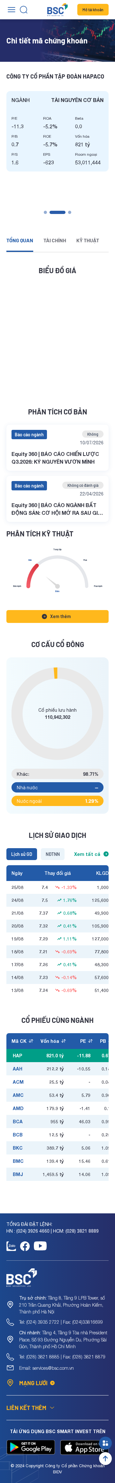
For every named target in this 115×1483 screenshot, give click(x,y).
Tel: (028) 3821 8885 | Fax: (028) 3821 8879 (62, 1356)
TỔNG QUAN (19, 240)
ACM (18, 1082)
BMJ (18, 1174)
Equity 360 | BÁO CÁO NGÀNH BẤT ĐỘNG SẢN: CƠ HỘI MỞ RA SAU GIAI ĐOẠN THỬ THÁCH (57, 509)
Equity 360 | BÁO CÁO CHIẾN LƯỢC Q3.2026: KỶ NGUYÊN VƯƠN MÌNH (55, 458)
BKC (18, 1148)
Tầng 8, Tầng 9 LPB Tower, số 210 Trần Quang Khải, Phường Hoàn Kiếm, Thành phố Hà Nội (62, 1304)
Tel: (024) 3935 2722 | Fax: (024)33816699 (61, 1322)
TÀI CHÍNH (54, 240)
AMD (18, 1108)
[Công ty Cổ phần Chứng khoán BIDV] (57, 9)
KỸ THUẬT (87, 240)
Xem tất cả (87, 854)
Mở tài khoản (92, 9)
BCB (18, 1134)
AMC (18, 1095)
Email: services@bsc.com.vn (46, 1368)
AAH (17, 1068)
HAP (17, 1055)
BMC (18, 1161)
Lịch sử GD (21, 854)
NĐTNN (53, 854)
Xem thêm (60, 616)
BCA (18, 1121)
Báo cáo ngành (29, 434)
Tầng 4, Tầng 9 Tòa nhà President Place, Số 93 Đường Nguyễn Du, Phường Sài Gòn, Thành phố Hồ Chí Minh (63, 1339)
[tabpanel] (57, 131)
